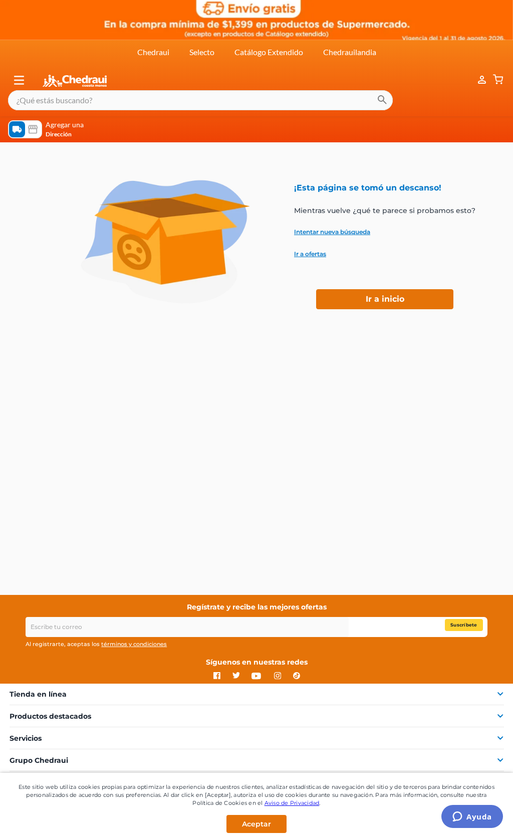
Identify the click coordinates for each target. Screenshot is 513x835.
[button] (19, 80)
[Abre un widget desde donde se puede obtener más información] (472, 817)
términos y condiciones (134, 644)
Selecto (201, 52)
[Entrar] (477, 80)
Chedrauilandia (349, 52)
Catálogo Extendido (268, 52)
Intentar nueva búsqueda (332, 232)
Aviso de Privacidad (292, 802)
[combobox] (200, 100)
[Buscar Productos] (382, 100)
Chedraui (153, 52)
